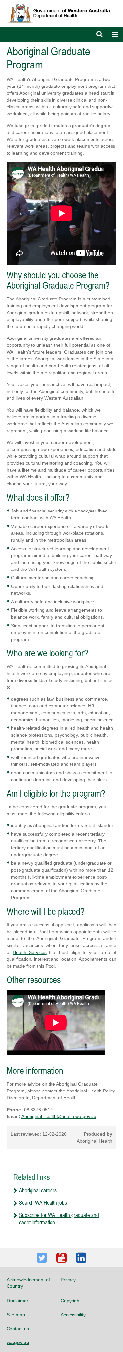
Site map (16, 1314)
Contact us (18, 1328)
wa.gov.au (18, 1342)
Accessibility (73, 1314)
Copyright (71, 1300)
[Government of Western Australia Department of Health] (61, 3)
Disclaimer (17, 1300)
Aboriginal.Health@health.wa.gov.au (58, 1116)
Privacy (68, 1279)
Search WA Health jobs (43, 1202)
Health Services (29, 952)
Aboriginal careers (38, 1190)
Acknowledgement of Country (28, 1283)
